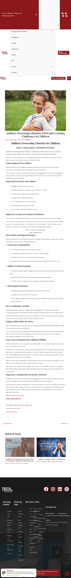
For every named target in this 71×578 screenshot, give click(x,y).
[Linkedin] (63, 16)
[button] (36, 15)
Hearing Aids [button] (15, 37)
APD (12, 61)
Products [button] (14, 72)
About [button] (42, 25)
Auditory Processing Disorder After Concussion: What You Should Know (20, 460)
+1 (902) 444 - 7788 (11, 13)
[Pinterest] (66, 16)
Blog (42, 14)
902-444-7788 (14, 408)
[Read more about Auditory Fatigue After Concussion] (51, 447)
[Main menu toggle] (69, 78)
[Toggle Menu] (58, 25)
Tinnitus (13, 43)
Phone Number (50, 513)
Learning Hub (44, 2)
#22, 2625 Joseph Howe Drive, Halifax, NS (19, 405)
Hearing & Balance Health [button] (19, 31)
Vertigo (13, 55)
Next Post (65, 423)
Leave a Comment (10, 140)
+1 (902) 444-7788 (51, 516)
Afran (42, 574)
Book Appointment (13, 398)
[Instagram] (66, 13)
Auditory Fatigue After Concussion (51, 459)
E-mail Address (62, 513)
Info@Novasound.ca (64, 516)
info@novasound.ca (8, 16)
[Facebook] (62, 13)
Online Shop (44, 8)
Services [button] (14, 66)
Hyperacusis (15, 49)
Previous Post (7, 423)
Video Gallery (45, 20)
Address (48, 520)
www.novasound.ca (11, 412)
